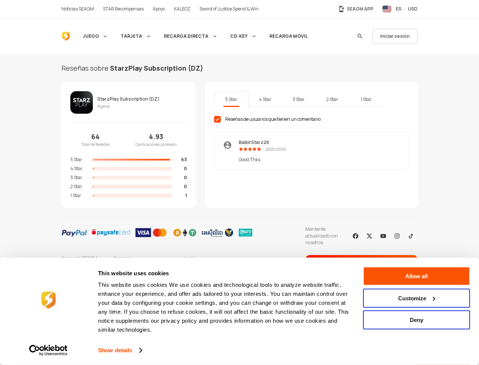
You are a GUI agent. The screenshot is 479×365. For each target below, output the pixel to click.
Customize (412, 298)
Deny (416, 320)
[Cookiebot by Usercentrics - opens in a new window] (48, 350)
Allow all (416, 276)
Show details (115, 350)
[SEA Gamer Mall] (65, 36)
